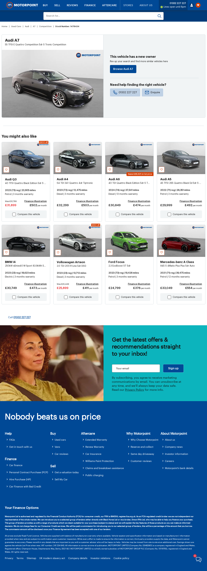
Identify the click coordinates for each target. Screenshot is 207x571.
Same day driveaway (142, 453)
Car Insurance (93, 453)
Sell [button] (53, 466)
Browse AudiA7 (123, 69)
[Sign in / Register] (191, 5)
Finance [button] (10, 458)
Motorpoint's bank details (179, 468)
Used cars (60, 439)
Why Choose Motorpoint (144, 439)
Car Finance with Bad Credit (25, 486)
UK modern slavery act (52, 558)
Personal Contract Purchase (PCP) (28, 472)
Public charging (94, 475)
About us (170, 439)
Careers (169, 461)
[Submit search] (159, 16)
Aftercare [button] (88, 433)
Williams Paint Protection (99, 461)
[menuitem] (27, 439)
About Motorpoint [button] (174, 433)
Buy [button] (53, 433)
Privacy (9, 558)
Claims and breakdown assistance (104, 468)
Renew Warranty (94, 446)
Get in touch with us (20, 446)
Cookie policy (121, 558)
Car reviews (61, 453)
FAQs (12, 439)
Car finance (15, 465)
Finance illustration (35, 201)
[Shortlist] (198, 5)
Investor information (176, 453)
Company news (174, 446)
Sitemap (31, 558)
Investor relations (100, 558)
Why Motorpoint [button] (138, 433)
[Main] (22, 5)
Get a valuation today (67, 472)
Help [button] (8, 433)
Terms (19, 558)
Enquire (155, 92)
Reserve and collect (142, 446)
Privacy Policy (134, 389)
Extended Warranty (96, 439)
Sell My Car (61, 479)
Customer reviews (141, 461)
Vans (57, 446)
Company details (77, 558)
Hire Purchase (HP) (20, 479)
